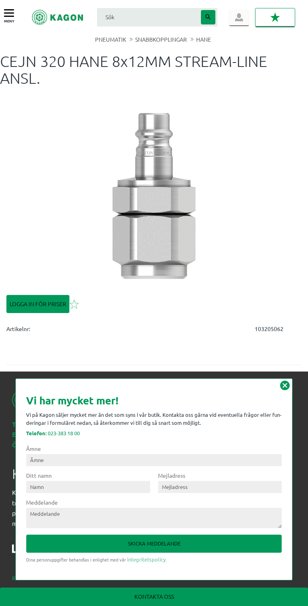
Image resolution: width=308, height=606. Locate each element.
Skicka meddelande (154, 543)
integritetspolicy (146, 559)
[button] (11, 13)
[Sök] (208, 17)
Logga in (239, 17)
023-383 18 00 (53, 433)
